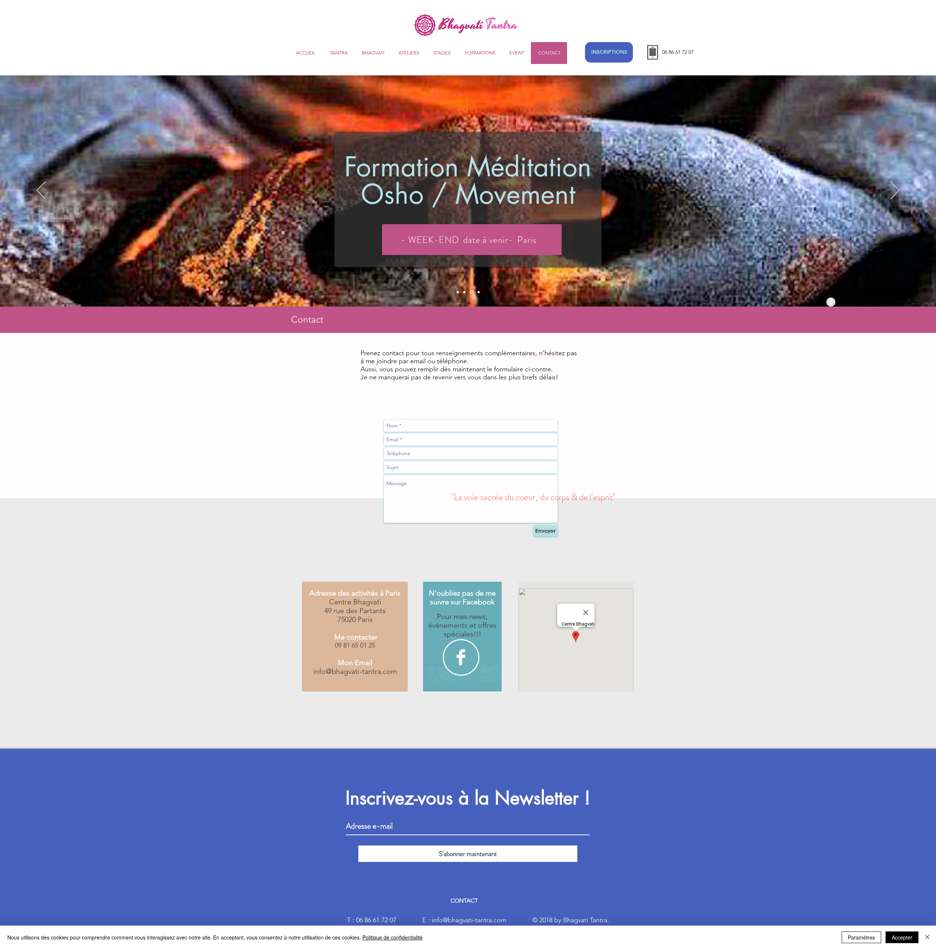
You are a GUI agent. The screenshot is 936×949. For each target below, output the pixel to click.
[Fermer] (927, 937)
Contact (307, 319)
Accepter (902, 937)
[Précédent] (41, 190)
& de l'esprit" (593, 497)
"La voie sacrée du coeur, (495, 497)
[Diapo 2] (464, 292)
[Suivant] (894, 190)
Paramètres (861, 937)
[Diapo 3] (471, 292)
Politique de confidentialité (392, 937)
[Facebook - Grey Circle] (830, 302)
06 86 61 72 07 (678, 52)
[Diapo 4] (479, 292)
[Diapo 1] (458, 292)
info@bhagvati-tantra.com (355, 671)
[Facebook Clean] (461, 657)
